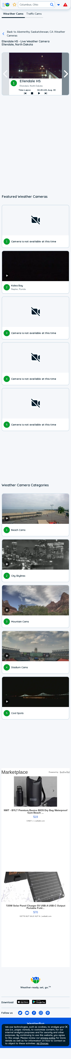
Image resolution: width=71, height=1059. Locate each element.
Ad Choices (42, 1043)
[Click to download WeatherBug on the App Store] (23, 1002)
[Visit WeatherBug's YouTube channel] (27, 1013)
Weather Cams (13, 14)
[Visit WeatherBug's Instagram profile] (41, 1013)
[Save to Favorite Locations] (14, 4)
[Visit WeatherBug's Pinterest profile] (48, 1013)
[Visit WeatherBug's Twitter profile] (20, 1013)
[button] (66, 1027)
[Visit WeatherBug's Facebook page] (34, 1013)
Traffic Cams (34, 14)
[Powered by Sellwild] (65, 772)
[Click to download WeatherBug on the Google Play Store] (39, 1002)
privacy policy (47, 1037)
